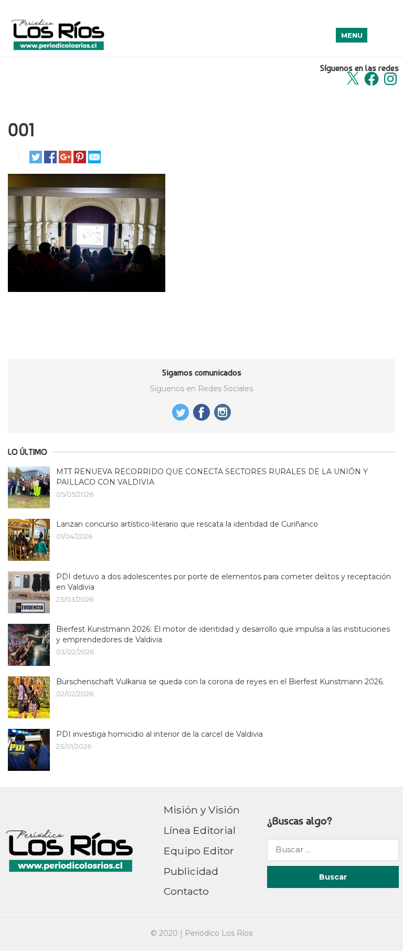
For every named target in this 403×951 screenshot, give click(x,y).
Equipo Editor (199, 850)
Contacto (186, 891)
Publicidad (191, 871)
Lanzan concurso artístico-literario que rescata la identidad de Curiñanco (187, 524)
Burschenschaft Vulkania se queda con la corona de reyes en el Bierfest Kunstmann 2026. (220, 681)
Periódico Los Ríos (218, 933)
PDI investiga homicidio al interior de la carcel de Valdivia (159, 734)
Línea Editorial (200, 830)
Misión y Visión (202, 809)
